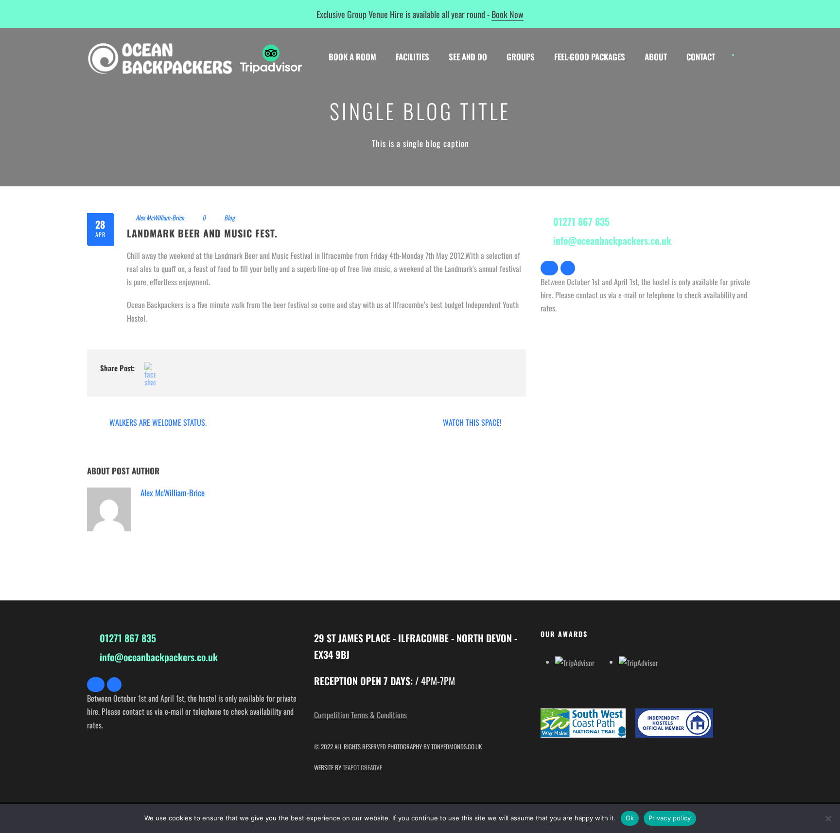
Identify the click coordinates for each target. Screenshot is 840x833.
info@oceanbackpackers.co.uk (612, 240)
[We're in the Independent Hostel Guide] (679, 723)
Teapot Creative (362, 767)
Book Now (507, 14)
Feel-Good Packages (589, 57)
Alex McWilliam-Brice (160, 217)
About (656, 57)
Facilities (412, 57)
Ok (630, 818)
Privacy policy (669, 818)
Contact (700, 57)
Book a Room (352, 57)
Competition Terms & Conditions (360, 715)
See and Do (468, 57)
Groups (521, 57)
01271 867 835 (581, 221)
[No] (828, 818)
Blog (229, 217)
